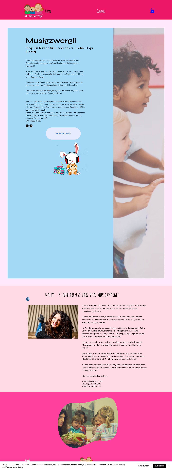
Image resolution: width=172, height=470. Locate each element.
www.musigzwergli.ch (92, 386)
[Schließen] (168, 465)
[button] (152, 10)
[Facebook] (27, 125)
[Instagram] (30, 125)
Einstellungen (143, 465)
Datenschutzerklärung (14, 467)
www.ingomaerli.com (91, 384)
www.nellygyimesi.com (92, 381)
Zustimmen (159, 465)
